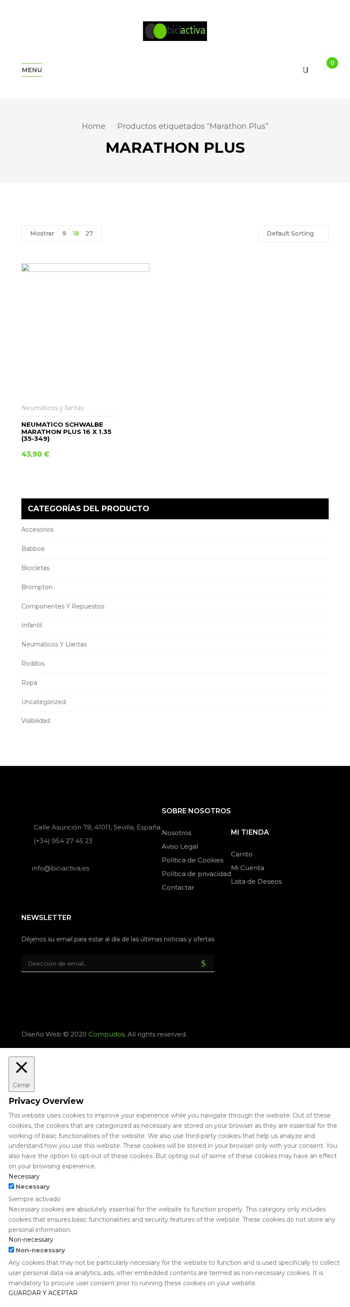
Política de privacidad (196, 874)
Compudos (106, 1034)
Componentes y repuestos (62, 606)
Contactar (178, 887)
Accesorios (37, 529)
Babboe (33, 549)
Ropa (29, 683)
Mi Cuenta (247, 868)
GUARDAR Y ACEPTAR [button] (43, 1293)
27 (89, 233)
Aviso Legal (180, 846)
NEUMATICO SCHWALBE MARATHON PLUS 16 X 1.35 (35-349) (66, 431)
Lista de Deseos (256, 881)
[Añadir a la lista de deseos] (109, 408)
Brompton (36, 587)
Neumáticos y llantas (54, 644)
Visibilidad (35, 721)
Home (93, 126)
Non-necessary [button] (31, 1239)
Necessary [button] (24, 1176)
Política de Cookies (192, 860)
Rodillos (32, 663)
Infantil (31, 625)
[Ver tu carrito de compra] (325, 70)
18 (76, 233)
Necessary (33, 1187)
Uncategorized (43, 702)
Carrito (242, 854)
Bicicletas (35, 568)
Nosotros (176, 833)
